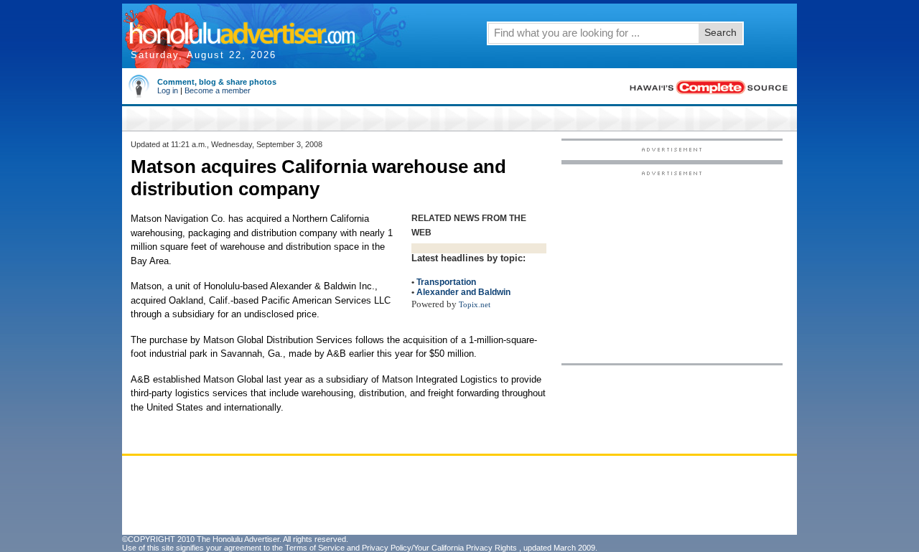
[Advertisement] (672, 266)
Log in (167, 90)
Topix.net (474, 305)
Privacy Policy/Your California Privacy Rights (439, 547)
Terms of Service (315, 547)
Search (720, 32)
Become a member (218, 90)
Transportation (446, 282)
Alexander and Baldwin (463, 292)
